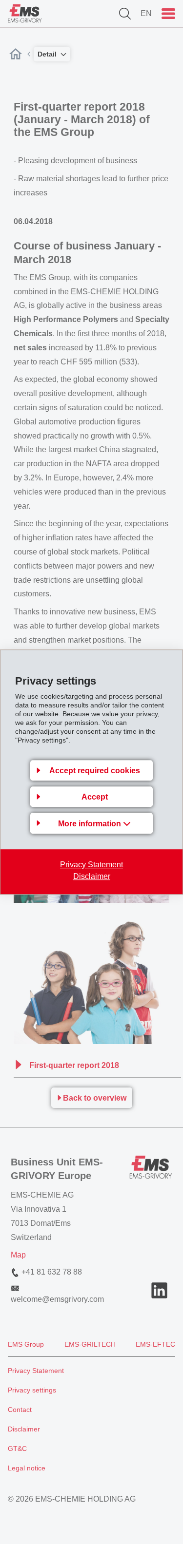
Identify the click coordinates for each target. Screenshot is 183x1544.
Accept (94, 797)
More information (90, 824)
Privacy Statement (91, 864)
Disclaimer (91, 876)
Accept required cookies (94, 770)
